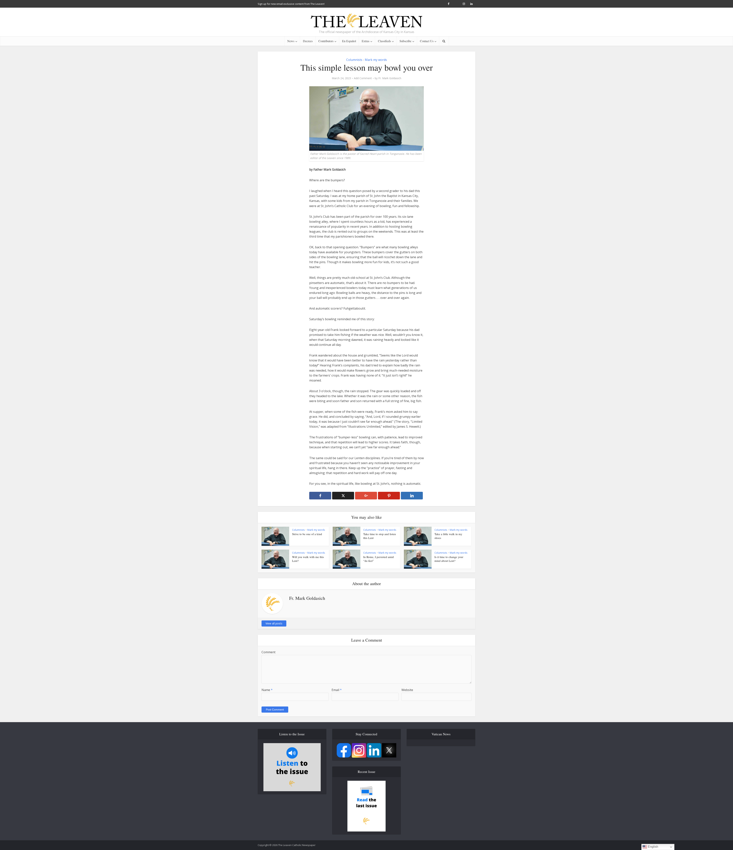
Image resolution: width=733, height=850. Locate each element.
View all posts (274, 623)
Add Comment (363, 78)
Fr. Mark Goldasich (389, 78)
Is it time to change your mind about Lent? (448, 559)
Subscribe (405, 41)
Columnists (354, 60)
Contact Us (427, 41)
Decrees (308, 41)
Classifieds (384, 41)
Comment (268, 652)
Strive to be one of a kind (307, 534)
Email (337, 690)
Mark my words (376, 60)
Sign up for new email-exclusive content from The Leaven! (291, 4)
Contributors (325, 41)
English (652, 846)
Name (267, 690)
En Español (349, 41)
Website (407, 690)
